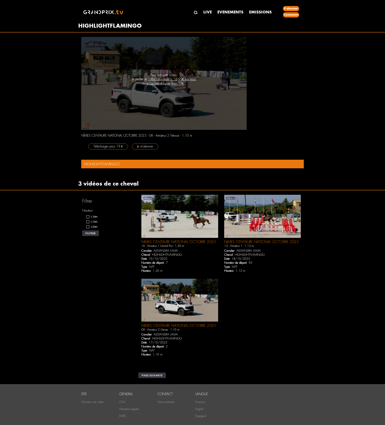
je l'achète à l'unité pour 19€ (165, 83)
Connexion (291, 14)
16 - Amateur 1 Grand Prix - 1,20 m (162, 246)
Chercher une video (92, 402)
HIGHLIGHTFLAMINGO (167, 255)
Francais (200, 402)
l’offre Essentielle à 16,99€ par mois (172, 79)
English (200, 409)
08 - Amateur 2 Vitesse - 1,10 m (160, 329)
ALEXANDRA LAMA (166, 251)
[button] (90, 233)
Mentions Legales (129, 409)
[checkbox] (91, 216)
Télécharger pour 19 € (108, 146)
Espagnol (201, 416)
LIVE (207, 12)
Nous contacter (166, 402)
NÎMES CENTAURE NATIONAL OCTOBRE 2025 (178, 241)
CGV (122, 402)
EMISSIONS (260, 12)
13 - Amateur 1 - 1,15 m (239, 246)
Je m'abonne (145, 146)
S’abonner (291, 8)
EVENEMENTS (230, 12)
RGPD (122, 416)
